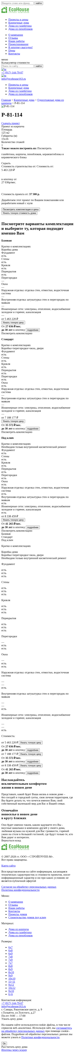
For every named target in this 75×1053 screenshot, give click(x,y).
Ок (4, 1043)
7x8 (10, 956)
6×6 (10, 994)
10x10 (11, 978)
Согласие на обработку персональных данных (28, 886)
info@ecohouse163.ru (13, 78)
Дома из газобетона (20, 25)
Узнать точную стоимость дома (19, 213)
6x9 (10, 953)
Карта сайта (8, 865)
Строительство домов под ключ (27, 917)
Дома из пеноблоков (20, 28)
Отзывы (13, 37)
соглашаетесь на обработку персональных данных (36, 1029)
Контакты (14, 53)
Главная (6, 100)
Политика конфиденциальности (20, 889)
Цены (11, 50)
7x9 (10, 959)
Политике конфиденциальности (40, 1037)
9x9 (10, 975)
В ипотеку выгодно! (20, 47)
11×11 (11, 981)
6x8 (10, 950)
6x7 (10, 947)
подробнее (32, 330)
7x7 (10, 962)
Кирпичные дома (18, 22)
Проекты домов (17, 914)
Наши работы (16, 41)
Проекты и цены (18, 19)
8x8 (10, 966)
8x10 (11, 972)
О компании (15, 34)
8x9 (10, 969)
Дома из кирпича (18, 929)
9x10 (11, 991)
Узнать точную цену (13, 322)
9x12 (11, 984)
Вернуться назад (11, 840)
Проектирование (18, 44)
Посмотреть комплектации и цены (21, 209)
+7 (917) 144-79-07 (12, 72)
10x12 (11, 987)
